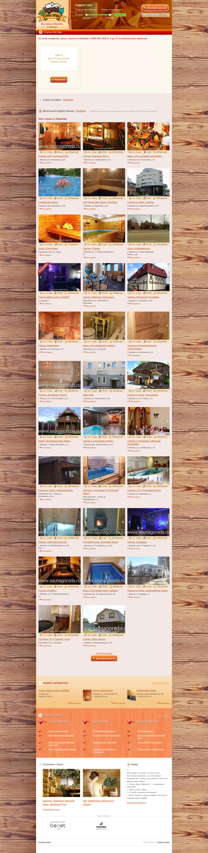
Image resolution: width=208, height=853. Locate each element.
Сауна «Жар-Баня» (94, 639)
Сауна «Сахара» (137, 542)
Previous (40, 136)
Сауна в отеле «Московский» (55, 490)
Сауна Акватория (48, 345)
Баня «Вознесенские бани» (54, 441)
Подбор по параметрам (111, 10)
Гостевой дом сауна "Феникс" (100, 202)
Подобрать (120, 15)
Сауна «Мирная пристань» (98, 297)
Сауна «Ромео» (47, 590)
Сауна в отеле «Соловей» (142, 395)
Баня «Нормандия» (138, 248)
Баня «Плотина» (48, 248)
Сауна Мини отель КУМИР (54, 297)
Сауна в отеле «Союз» (140, 202)
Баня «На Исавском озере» (99, 345)
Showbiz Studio (163, 842)
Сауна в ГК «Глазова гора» (54, 639)
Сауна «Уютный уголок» (52, 542)
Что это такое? (163, 715)
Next (78, 136)
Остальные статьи (51, 809)
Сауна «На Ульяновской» (53, 156)
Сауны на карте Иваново (86, 10)
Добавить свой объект (161, 683)
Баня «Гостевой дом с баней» (100, 590)
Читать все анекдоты (136, 803)
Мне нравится (46, 162)
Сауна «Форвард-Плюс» (52, 395)
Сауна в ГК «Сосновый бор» (144, 490)
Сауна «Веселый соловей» (143, 297)
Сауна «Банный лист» (96, 156)
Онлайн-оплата (44, 842)
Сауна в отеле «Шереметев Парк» (147, 590)
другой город (52, 27)
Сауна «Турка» (91, 248)
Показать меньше (104, 653)
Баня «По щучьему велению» (144, 156)
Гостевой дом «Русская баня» (100, 542)
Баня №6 (88, 395)
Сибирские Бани (48, 202)
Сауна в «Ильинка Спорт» (98, 441)
